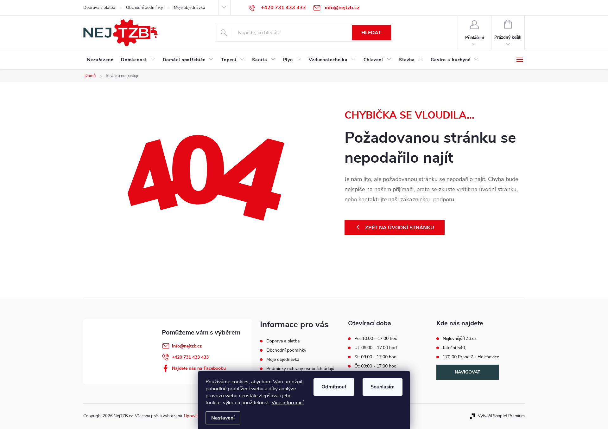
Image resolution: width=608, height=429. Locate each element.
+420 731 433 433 (190, 357)
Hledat (371, 32)
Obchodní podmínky (144, 7)
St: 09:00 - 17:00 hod (375, 357)
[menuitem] (100, 60)
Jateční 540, (454, 347)
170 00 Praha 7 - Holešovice (471, 357)
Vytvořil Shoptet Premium (501, 416)
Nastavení (223, 417)
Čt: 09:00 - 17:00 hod (375, 366)
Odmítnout (333, 386)
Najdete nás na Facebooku (199, 368)
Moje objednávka (189, 7)
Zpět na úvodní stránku (399, 227)
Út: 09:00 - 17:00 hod (375, 347)
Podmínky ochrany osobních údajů (300, 369)
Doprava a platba (99, 7)
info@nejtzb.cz (187, 346)
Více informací (287, 402)
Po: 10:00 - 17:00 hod (375, 338)
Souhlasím (382, 386)
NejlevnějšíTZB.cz (460, 338)
